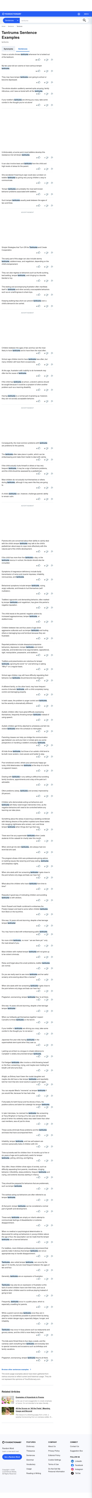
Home (3, 26)
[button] (79, 14)
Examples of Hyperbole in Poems (30, 1397)
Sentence (11, 26)
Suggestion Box (76, 1450)
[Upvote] (39, 59)
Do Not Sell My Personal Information (56, 1470)
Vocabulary (30, 1464)
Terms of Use (53, 1464)
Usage (29, 1468)
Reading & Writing (33, 1473)
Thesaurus (30, 1450)
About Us (52, 1446)
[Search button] (85, 20)
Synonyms (8, 49)
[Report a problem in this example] (52, 59)
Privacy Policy (54, 1450)
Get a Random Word (12, 1457)
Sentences (9, 20)
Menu (86, 14)
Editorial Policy (54, 1455)
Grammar (30, 1459)
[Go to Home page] (11, 14)
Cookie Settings (54, 1459)
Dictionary (30, 1446)
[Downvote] (47, 59)
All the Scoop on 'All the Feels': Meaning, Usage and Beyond (33, 1409)
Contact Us (74, 1446)
